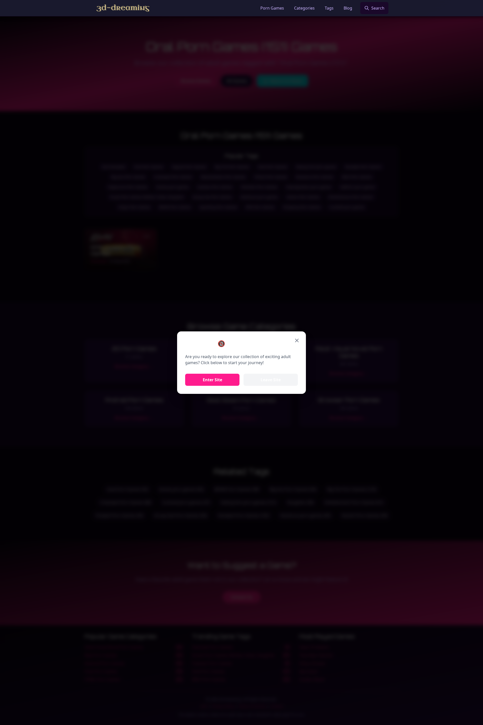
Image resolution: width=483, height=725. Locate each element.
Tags (329, 8)
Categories (304, 8)
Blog (348, 8)
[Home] (123, 8)
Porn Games (272, 8)
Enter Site (212, 380)
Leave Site (271, 380)
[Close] (297, 340)
